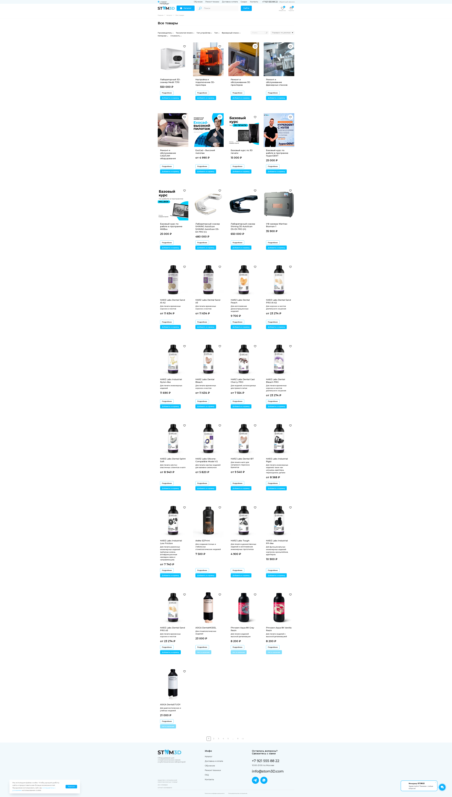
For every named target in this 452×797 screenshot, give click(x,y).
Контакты (254, 2)
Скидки (244, 2)
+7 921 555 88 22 (270, 2)
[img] (166, 8)
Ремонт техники (212, 2)
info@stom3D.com (268, 771)
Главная (160, 15)
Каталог (169, 15)
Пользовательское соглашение (237, 793)
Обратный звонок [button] (287, 2)
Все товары (180, 15)
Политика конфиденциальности (214, 793)
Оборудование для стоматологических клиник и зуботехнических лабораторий (172, 760)
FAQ (207, 775)
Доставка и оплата (230, 2)
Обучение (198, 2)
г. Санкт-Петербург (164, 3)
